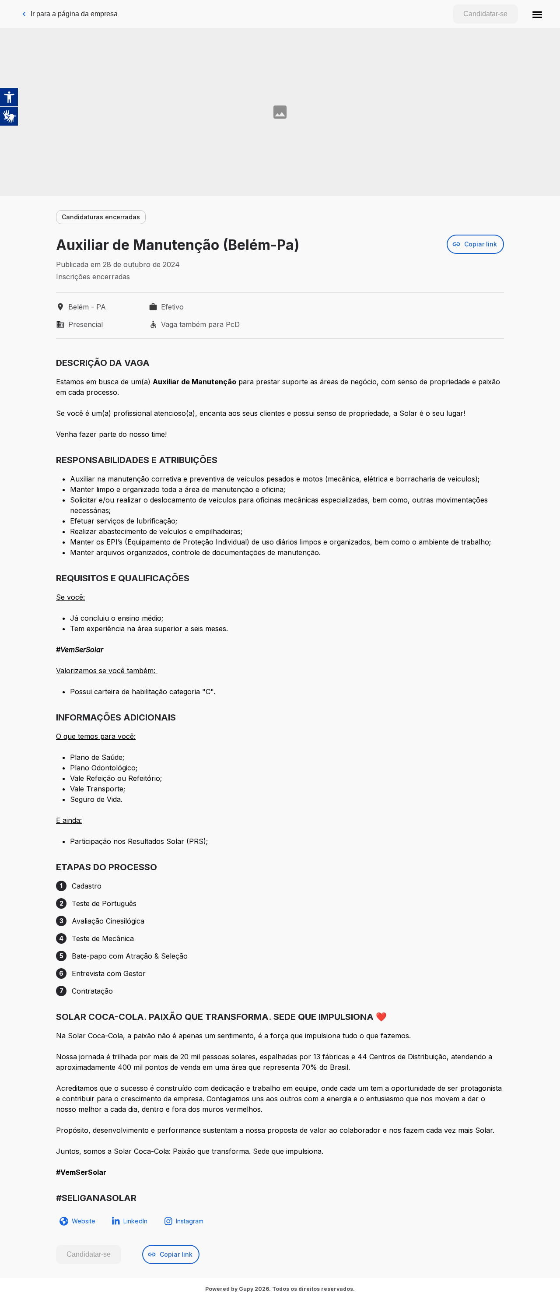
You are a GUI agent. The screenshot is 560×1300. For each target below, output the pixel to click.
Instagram (189, 1221)
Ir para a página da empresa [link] (74, 14)
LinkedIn (135, 1221)
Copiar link (480, 244)
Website (83, 1221)
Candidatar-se (485, 14)
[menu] (537, 14)
